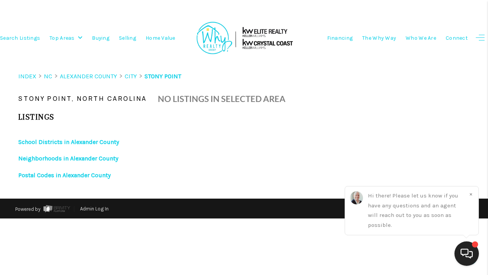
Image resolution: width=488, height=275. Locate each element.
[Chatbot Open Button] (466, 253)
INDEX (27, 76)
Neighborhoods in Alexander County (68, 158)
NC (48, 76)
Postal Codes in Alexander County (64, 175)
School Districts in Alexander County (68, 142)
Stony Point (162, 76)
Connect (457, 38)
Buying (100, 38)
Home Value (160, 38)
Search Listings (20, 38)
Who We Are (421, 38)
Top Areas (63, 38)
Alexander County (88, 76)
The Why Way (379, 38)
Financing (340, 38)
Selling (127, 38)
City (131, 76)
